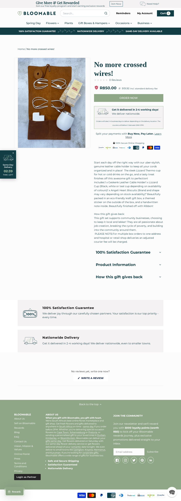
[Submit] (105, 13)
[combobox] (85, 13)
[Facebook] (117, 460)
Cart (164, 13)
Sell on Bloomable (24, 423)
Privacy (18, 471)
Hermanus (99, 449)
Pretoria (92, 432)
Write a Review (94, 378)
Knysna (89, 449)
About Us (19, 418)
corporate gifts (90, 452)
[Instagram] (125, 460)
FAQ (16, 436)
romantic (76, 447)
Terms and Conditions (20, 465)
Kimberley (51, 438)
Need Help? (153, 3)
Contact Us (20, 441)
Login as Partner (26, 477)
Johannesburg (77, 432)
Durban (101, 435)
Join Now (116, 3)
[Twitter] (134, 460)
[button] (108, 80)
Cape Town (63, 432)
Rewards (19, 427)
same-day (88, 426)
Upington (79, 449)
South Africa (66, 426)
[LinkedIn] (151, 460)
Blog (17, 432)
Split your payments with (128, 135)
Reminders (123, 13)
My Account (145, 13)
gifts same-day (53, 441)
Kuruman (55, 452)
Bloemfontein (67, 438)
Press (17, 458)
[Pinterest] (142, 460)
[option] (51, 103)
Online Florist (22, 454)
